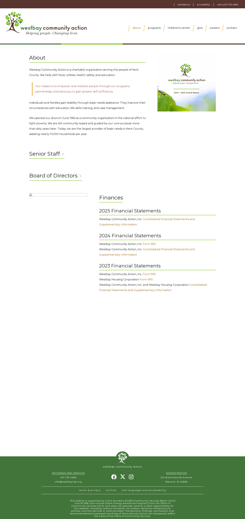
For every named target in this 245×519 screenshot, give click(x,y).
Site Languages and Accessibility (144, 490)
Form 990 (149, 244)
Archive (111, 490)
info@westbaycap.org (68, 482)
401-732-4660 (68, 477)
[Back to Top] (122, 457)
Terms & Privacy (90, 490)
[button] (183, 4)
